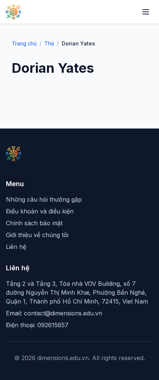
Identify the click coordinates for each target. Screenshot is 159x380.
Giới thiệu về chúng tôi (37, 235)
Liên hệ (16, 246)
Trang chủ (24, 43)
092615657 (52, 325)
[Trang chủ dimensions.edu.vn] (13, 11)
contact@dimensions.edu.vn (63, 313)
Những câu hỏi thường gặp (44, 199)
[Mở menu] (145, 11)
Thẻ (49, 43)
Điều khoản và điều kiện (40, 211)
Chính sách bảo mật (34, 223)
